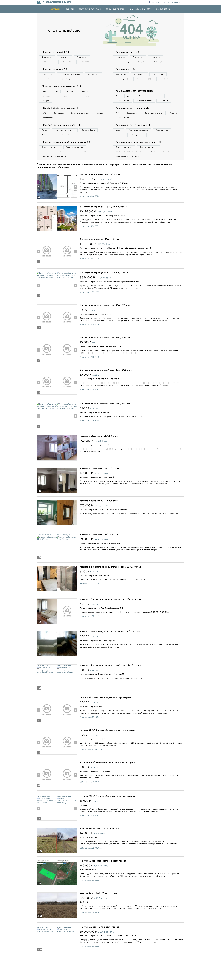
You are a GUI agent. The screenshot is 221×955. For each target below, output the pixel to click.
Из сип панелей (86, 96)
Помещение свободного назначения (56, 152)
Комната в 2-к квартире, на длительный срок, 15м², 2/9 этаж (110, 599)
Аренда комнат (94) (126, 69)
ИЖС (44, 113)
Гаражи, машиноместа (140, 9)
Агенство (100, 113)
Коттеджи (69, 91)
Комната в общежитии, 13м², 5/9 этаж (99, 436)
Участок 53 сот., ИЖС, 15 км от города (99, 829)
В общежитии (47, 74)
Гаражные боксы (88, 130)
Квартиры (55, 9)
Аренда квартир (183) (127, 52)
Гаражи (44, 130)
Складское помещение (86, 152)
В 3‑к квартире (47, 79)
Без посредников (87, 62)
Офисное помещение (50, 147)
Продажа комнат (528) (54, 69)
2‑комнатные (64, 57)
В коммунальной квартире (70, 74)
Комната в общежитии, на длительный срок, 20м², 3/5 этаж (110, 632)
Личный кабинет (174, 2)
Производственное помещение (54, 156)
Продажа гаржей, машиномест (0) (61, 125)
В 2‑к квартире (93, 74)
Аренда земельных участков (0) (133, 108)
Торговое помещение (74, 147)
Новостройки (68, 62)
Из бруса (45, 101)
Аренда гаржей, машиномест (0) (133, 125)
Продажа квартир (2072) (55, 52)
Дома (44, 91)
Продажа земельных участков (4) (60, 108)
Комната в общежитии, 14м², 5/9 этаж (99, 535)
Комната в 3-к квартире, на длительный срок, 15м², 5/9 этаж (110, 665)
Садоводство (59, 113)
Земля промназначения (80, 113)
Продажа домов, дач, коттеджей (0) (61, 86)
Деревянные (67, 96)
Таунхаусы (84, 91)
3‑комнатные (82, 57)
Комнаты (69, 9)
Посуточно (142, 62)
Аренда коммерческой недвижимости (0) (138, 142)
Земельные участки (115, 9)
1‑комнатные (47, 57)
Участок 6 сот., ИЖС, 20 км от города (99, 893)
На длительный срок (123, 62)
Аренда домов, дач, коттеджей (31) (135, 91)
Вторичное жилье (49, 62)
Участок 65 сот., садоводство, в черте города (103, 861)
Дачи (56, 91)
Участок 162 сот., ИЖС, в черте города (99, 927)
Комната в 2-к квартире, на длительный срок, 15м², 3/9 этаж (110, 567)
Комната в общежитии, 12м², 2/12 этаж (99, 468)
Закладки (156, 2)
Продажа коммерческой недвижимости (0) (66, 142)
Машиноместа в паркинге (65, 130)
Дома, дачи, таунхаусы (90, 9)
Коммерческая (163, 9)
